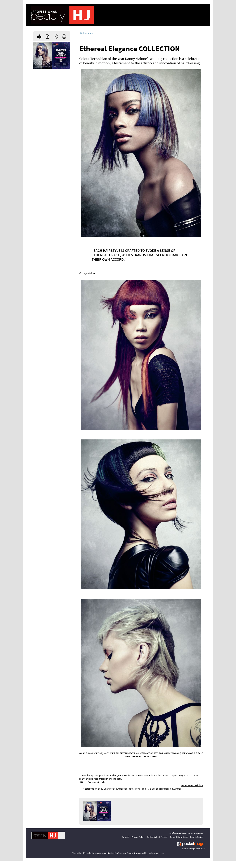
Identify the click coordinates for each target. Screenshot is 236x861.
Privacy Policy (137, 837)
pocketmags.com (192, 848)
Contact (125, 837)
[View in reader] (39, 36)
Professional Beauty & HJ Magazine (186, 833)
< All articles (86, 33)
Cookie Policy (196, 837)
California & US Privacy (157, 837)
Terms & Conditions (179, 837)
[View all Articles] (47, 36)
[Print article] (64, 36)
